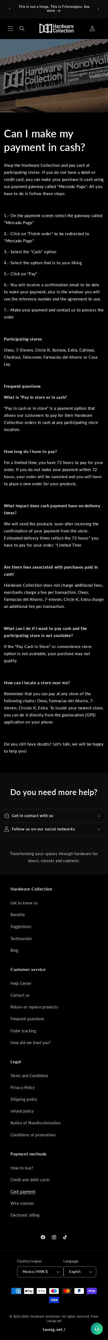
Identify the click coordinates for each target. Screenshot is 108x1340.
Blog (14, 950)
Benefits (17, 914)
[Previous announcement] (9, 8)
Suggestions (20, 926)
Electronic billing (25, 1215)
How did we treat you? (30, 1042)
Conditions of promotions (33, 1135)
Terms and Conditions (29, 1075)
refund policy (22, 1111)
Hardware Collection (45, 1316)
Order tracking (23, 1031)
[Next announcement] (98, 8)
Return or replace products (34, 1007)
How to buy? (21, 1168)
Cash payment (22, 1191)
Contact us (20, 995)
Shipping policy (23, 1099)
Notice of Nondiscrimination (35, 1123)
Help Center (21, 983)
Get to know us (23, 903)
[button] (10, 28)
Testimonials (21, 938)
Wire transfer (22, 1203)
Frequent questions (27, 1019)
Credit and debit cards (30, 1179)
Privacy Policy (22, 1087)
